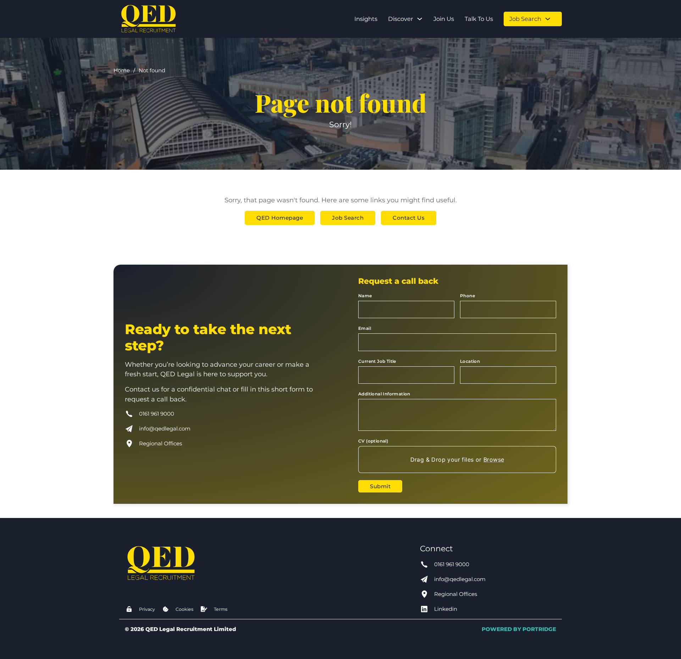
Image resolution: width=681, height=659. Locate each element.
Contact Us (409, 217)
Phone (467, 295)
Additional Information (384, 393)
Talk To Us (479, 18)
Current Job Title (377, 361)
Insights (365, 18)
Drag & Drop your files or (457, 459)
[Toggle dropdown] (419, 19)
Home (122, 70)
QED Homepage (279, 217)
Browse (493, 459)
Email (364, 328)
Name (365, 295)
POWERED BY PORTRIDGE (519, 629)
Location (470, 361)
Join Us (443, 18)
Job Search (525, 18)
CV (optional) (373, 441)
